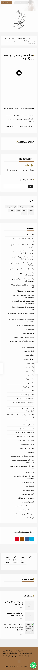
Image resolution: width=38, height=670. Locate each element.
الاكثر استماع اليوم (23, 559)
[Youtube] (17, 539)
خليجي (24, 210)
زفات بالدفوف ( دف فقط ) (25, 291)
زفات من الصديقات (28, 383)
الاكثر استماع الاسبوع (15, 559)
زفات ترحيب (30, 371)
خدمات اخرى (30, 420)
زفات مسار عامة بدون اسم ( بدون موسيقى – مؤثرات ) (23, 252)
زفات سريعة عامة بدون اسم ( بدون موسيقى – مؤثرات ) (23, 258)
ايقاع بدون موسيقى (11, 206)
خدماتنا (21, 656)
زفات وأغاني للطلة (28, 347)
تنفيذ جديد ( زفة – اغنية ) (26, 440)
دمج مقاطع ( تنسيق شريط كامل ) (23, 432)
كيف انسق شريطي (28, 494)
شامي (18, 210)
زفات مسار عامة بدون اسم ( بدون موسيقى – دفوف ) (23, 296)
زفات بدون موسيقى (27, 234)
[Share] (7, 87)
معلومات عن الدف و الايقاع (25, 498)
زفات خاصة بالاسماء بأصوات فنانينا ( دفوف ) (22, 308)
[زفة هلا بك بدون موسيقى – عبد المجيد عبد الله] (29, 616)
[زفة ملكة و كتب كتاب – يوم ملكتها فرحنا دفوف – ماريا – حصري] (29, 628)
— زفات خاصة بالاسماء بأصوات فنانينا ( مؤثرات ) (22, 264)
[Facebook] (27, 539)
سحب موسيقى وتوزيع (27, 428)
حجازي (31, 210)
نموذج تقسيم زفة (28, 490)
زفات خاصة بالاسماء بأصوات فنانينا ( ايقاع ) (22, 286)
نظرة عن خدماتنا (28, 424)
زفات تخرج (30, 363)
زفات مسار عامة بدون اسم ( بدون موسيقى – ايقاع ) (23, 274)
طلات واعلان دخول (28, 333)
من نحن (14, 656)
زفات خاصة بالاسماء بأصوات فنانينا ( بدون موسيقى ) (21, 320)
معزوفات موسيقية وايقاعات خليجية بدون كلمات (23, 461)
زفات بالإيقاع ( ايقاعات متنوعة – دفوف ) (21, 269)
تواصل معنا (30, 518)
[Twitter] (31, 539)
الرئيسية (27, 656)
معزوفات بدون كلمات (27, 448)
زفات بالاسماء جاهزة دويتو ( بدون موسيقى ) (20, 314)
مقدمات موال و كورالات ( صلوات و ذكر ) (21, 342)
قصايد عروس (29, 355)
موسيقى (24, 214)
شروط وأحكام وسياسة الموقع (24, 506)
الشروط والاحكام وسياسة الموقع (13, 650)
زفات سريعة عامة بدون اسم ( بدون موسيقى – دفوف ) (23, 302)
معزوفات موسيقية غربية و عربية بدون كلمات (22, 467)
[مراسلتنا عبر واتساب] (33, 665)
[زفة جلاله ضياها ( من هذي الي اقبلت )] (29, 605)
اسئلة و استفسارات (28, 502)
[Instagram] (22, 539)
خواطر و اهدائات (28, 359)
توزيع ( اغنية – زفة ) (27, 444)
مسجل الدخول (20, 170)
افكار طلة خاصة (29, 351)
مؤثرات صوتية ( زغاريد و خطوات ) (23, 337)
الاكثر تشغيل (30, 558)
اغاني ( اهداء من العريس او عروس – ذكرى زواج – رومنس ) (20, 409)
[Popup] (4, 87)
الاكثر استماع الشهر (8, 559)
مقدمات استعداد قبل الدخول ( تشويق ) (22, 456)
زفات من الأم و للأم (28, 386)
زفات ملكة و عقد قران (27, 390)
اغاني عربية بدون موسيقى (26, 206)
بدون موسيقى (29, 472)
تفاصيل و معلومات (28, 482)
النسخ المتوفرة (29, 486)
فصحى (31, 214)
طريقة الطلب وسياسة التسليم (24, 514)
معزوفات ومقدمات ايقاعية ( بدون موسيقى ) (20, 239)
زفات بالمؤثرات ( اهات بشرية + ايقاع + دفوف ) (22, 246)
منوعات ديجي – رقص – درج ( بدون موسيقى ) (23, 403)
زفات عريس (30, 375)
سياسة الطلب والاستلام (26, 510)
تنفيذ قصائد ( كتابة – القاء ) (25, 436)
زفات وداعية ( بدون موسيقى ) (24, 325)
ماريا (22, 632)
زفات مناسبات (29, 329)
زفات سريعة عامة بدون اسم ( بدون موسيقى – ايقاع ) (23, 280)
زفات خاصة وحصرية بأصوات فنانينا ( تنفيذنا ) (20, 416)
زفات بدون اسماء (28, 379)
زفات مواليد (30, 367)
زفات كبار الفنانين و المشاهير (25, 398)
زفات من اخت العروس (26, 394)
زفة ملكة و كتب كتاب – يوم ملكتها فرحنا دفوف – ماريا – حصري (13, 626)
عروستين (11, 210)
